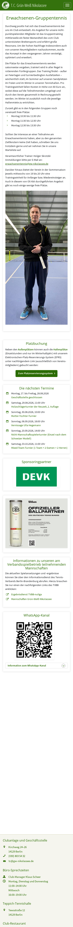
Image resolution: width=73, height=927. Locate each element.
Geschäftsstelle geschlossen (26, 397)
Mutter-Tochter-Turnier (23, 416)
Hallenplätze (60, 349)
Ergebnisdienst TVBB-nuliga (26, 594)
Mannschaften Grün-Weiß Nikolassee (31, 599)
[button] (36, 373)
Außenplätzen (26, 349)
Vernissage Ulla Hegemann (26, 425)
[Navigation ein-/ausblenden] (67, 5)
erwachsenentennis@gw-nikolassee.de (26, 163)
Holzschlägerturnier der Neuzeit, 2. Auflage (35, 406)
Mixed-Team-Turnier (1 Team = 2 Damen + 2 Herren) (39, 447)
